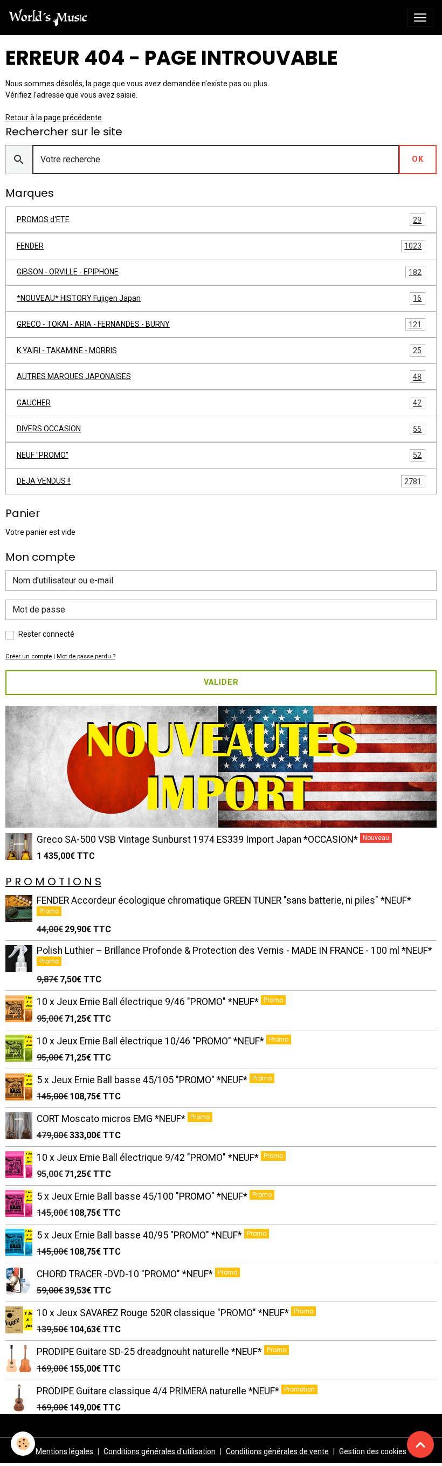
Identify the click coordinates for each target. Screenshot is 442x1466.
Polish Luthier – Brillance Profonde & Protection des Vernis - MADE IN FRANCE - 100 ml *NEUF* (234, 950)
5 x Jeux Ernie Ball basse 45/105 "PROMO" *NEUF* (143, 1080)
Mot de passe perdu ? (86, 656)
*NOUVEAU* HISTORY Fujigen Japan (219, 298)
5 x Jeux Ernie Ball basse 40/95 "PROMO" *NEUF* (140, 1235)
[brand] (50, 17)
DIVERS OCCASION (219, 428)
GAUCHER (219, 403)
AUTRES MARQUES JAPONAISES (219, 376)
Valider (221, 682)
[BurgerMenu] (420, 17)
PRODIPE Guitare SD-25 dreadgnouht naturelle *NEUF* (150, 1351)
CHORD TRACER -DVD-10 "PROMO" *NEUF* (126, 1274)
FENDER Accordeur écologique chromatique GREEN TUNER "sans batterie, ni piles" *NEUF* (224, 900)
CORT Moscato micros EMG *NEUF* (112, 1118)
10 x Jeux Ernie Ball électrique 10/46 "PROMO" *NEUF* (151, 1041)
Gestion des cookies (372, 1451)
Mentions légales (64, 1451)
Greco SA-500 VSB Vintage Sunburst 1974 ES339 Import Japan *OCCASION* (198, 839)
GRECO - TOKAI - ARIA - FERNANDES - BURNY (219, 324)
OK (418, 159)
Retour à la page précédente (53, 117)
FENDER (219, 246)
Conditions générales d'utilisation (159, 1451)
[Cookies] (23, 1443)
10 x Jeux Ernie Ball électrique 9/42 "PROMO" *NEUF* (149, 1157)
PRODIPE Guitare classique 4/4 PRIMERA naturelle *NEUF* (159, 1391)
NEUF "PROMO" (219, 455)
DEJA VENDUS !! (219, 481)
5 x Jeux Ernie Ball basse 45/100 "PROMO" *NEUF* (143, 1196)
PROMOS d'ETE (219, 219)
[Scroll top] (420, 1444)
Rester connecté (46, 634)
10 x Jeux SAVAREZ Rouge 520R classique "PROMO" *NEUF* (164, 1312)
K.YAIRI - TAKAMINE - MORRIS (219, 350)
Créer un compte (28, 656)
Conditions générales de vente (277, 1451)
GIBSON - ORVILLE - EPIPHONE (219, 272)
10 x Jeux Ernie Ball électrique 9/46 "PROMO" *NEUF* (149, 1001)
